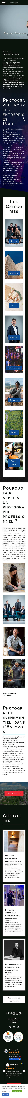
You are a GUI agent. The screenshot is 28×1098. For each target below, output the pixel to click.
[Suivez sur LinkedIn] (18, 1027)
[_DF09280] (14, 592)
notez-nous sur (14, 1059)
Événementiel (14, 368)
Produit (14, 305)
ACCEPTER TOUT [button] (17, 1091)
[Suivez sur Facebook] (10, 1027)
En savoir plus (6, 1091)
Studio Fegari (13, 1050)
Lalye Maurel (14, 1064)
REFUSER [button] (5, 1094)
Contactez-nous (14, 793)
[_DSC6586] (14, 624)
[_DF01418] (14, 655)
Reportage (14, 400)
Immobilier (20, 33)
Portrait (14, 337)
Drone (14, 432)
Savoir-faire (14, 462)
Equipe (14, 241)
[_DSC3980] (14, 687)
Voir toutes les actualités (14, 999)
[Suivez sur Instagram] (14, 1027)
